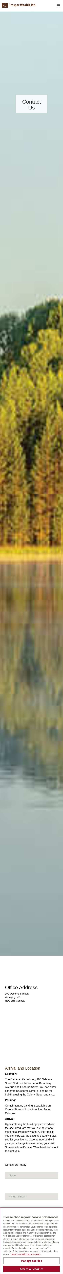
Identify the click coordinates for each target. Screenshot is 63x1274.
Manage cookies (31, 1261)
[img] (31, 478)
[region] (31, 1240)
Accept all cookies (31, 1269)
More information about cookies (26, 1254)
